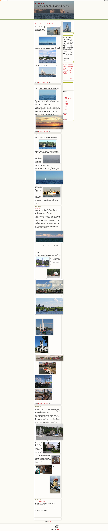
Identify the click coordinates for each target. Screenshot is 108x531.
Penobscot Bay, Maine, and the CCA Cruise (44, 23)
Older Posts (59, 518)
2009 (65, 119)
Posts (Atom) (49, 521)
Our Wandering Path (39, 208)
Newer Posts (37, 518)
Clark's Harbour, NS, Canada (41, 203)
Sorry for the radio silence (40, 501)
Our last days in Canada (40, 135)
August (66, 97)
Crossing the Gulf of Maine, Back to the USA (44, 86)
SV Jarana (39, 3)
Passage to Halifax (39, 407)
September (66, 96)
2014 (65, 113)
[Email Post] (49, 82)
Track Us (39, 19)
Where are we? (65, 74)
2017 (65, 92)
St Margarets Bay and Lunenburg (42, 250)
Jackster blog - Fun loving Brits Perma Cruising (67, 71)
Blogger (58, 529)
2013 (65, 114)
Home (36, 19)
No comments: (46, 82)
